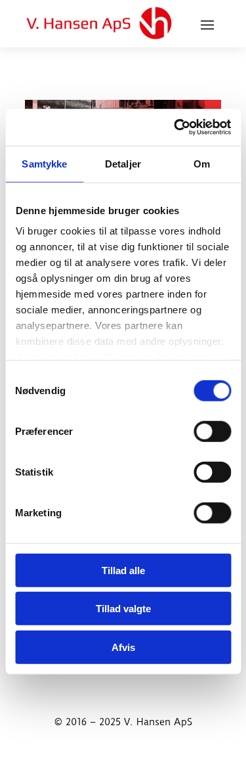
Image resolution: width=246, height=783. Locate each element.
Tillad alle (123, 569)
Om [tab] (202, 163)
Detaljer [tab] (123, 163)
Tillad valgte (123, 608)
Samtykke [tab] (44, 163)
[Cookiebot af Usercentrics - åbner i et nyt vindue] (175, 127)
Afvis (123, 646)
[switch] (212, 430)
